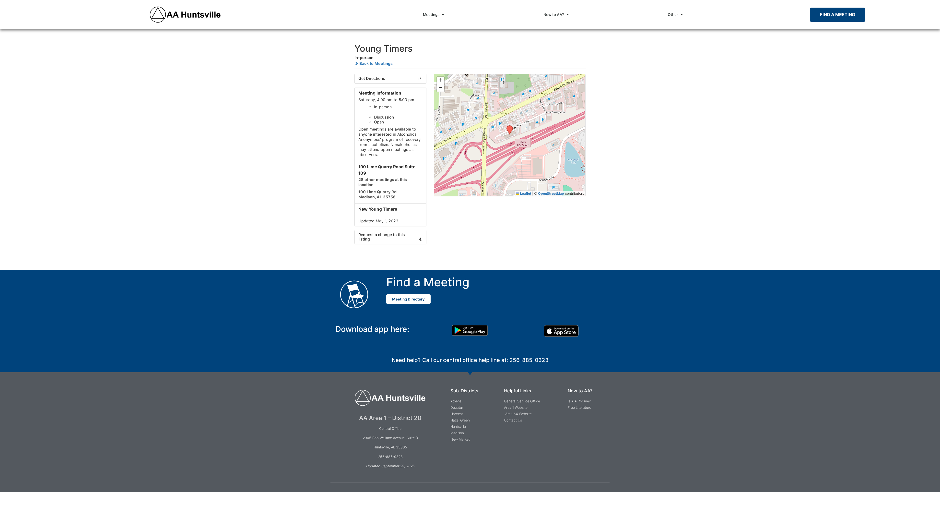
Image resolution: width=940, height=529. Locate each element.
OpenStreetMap (551, 193)
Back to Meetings (375, 63)
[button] (507, 126)
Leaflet (525, 193)
